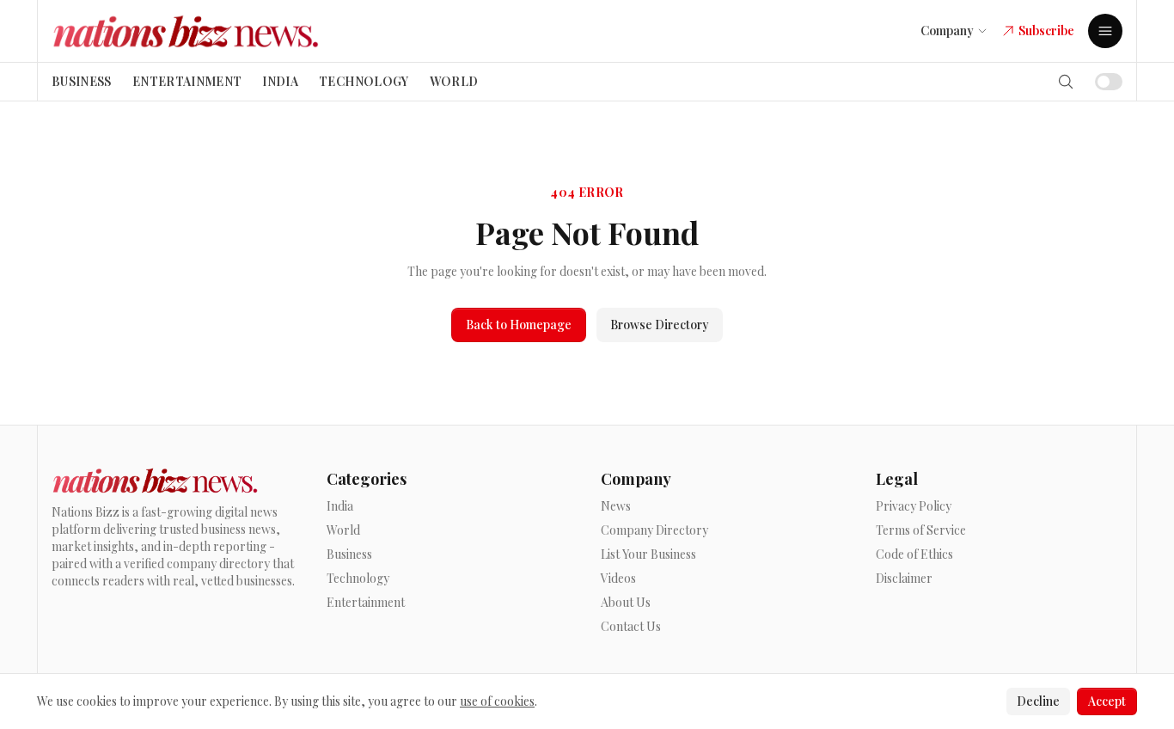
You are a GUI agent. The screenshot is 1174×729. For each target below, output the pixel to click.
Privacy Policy (913, 506)
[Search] (1065, 81)
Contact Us (631, 626)
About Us (626, 602)
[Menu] (1105, 31)
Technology (364, 81)
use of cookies (497, 701)
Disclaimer (904, 578)
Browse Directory (659, 324)
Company (947, 30)
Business (82, 81)
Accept (1107, 701)
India (280, 81)
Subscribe (1046, 30)
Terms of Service (921, 530)
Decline (1038, 701)
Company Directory (654, 530)
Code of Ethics (914, 554)
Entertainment (187, 81)
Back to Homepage (519, 324)
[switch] (1108, 81)
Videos (618, 578)
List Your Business (648, 554)
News (616, 506)
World (454, 81)
